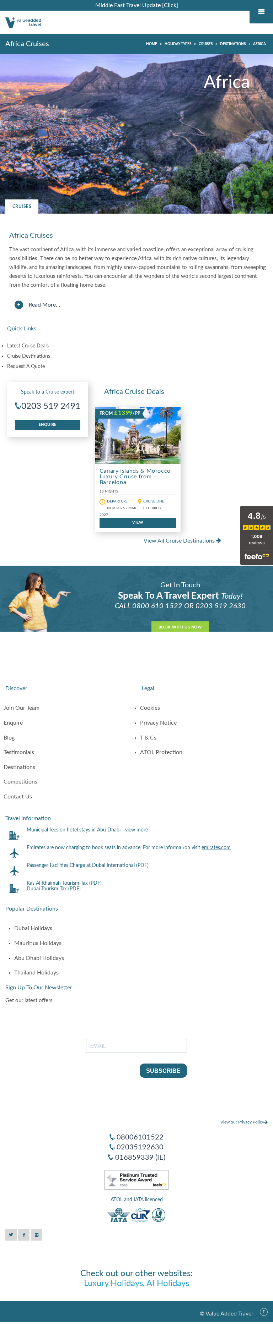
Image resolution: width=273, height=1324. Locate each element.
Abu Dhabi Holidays (39, 958)
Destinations (19, 767)
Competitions (20, 782)
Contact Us (18, 797)
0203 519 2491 (50, 406)
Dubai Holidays (33, 928)
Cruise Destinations (28, 356)
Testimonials (19, 752)
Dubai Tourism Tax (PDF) (54, 888)
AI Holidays (167, 1283)
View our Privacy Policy (242, 1122)
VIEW (137, 522)
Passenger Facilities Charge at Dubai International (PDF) (88, 865)
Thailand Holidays (36, 973)
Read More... (44, 305)
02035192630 (140, 1147)
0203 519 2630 (221, 606)
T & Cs (148, 738)
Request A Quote (26, 366)
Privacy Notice (158, 723)
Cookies (150, 708)
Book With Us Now (180, 627)
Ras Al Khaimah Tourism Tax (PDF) (64, 883)
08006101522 (140, 1137)
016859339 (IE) (140, 1157)
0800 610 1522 (157, 606)
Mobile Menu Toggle (261, 11)
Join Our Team (21, 708)
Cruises (21, 206)
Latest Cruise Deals (28, 345)
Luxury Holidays (113, 1283)
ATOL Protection (161, 752)
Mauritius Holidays (37, 943)
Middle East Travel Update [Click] (136, 5)
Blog (9, 738)
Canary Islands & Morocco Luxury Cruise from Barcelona (135, 476)
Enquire (48, 425)
